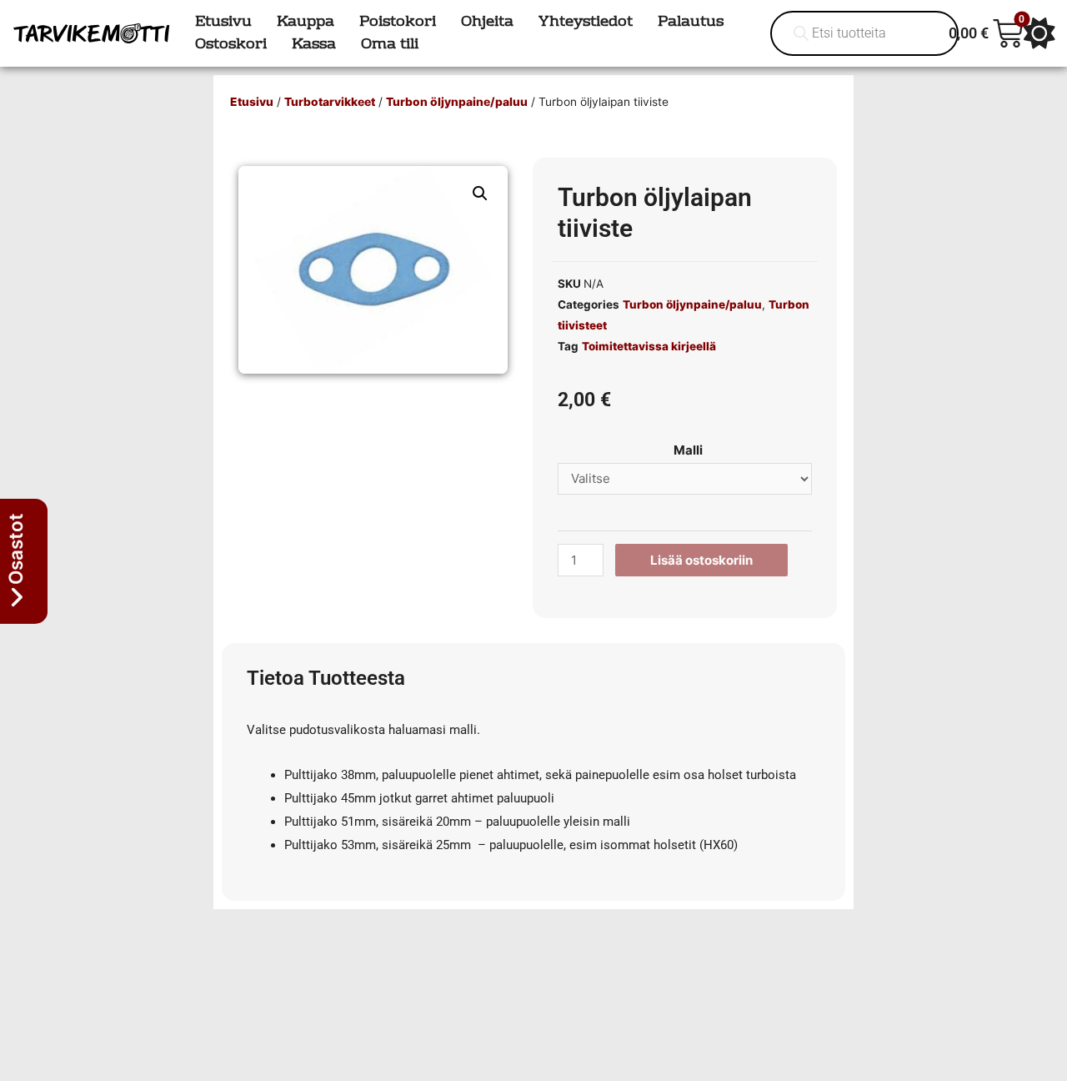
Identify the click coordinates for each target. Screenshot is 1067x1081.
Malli (688, 450)
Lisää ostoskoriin (701, 560)
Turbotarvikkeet (329, 101)
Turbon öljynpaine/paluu (457, 101)
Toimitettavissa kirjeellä (649, 346)
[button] (480, 193)
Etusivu (251, 101)
